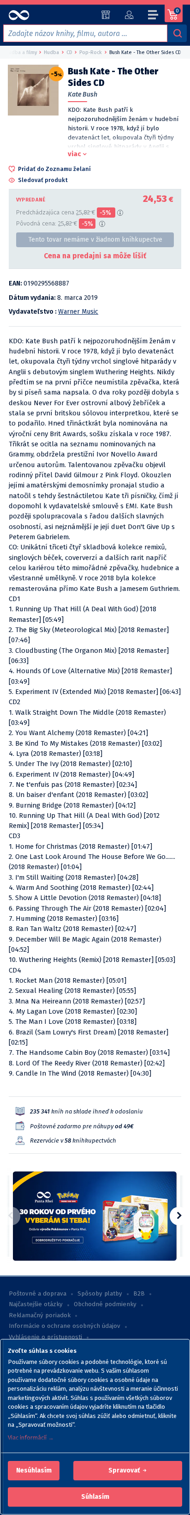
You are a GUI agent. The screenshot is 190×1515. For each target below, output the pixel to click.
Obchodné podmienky (105, 1304)
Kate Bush (82, 94)
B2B (139, 1293)
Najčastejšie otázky (36, 1304)
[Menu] (154, 16)
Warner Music (78, 312)
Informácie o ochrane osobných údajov (64, 1326)
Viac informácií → (31, 1437)
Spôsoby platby (99, 1293)
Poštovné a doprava (37, 1293)
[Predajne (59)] (106, 15)
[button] (34, 1470)
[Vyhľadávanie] (177, 33)
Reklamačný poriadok (40, 1315)
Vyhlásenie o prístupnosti (45, 1337)
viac (74, 154)
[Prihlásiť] (129, 15)
